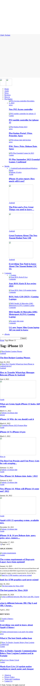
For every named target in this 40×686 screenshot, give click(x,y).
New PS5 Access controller (21, 109)
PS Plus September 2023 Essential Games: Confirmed (24, 160)
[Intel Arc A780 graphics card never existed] (16, 575)
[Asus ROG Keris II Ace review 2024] (18, 277)
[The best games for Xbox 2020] (12, 586)
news (11, 105)
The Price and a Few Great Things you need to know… (21, 208)
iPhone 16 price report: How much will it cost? (22, 180)
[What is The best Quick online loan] (16, 632)
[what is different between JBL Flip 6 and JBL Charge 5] (20, 599)
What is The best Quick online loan (16, 638)
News (6, 93)
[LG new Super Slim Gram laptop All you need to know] (16, 321)
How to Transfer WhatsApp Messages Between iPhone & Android (17, 373)
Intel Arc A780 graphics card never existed (19, 579)
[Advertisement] (20, 57)
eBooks (7, 334)
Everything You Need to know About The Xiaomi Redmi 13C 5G (23, 266)
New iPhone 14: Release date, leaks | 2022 (19, 476)
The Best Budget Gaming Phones (15, 357)
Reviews (7, 95)
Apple (6, 91)
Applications (21, 168)
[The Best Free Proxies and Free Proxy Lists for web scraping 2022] (18, 455)
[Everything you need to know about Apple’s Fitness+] (6, 619)
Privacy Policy (9, 677)
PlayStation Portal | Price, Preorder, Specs (20, 134)
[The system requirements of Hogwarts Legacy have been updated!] (8, 553)
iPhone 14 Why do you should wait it (17, 419)
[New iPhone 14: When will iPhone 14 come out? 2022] (8, 482)
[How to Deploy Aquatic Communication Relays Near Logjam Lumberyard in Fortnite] (20, 644)
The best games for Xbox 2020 (14, 590)
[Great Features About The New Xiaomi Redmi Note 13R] (21, 229)
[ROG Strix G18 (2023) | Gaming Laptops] (22, 290)
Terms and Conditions (12, 679)
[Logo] (3, 85)
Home (6, 89)
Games (11, 116)
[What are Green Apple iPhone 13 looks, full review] (18, 397)
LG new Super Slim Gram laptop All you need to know (24, 328)
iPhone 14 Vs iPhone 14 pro (12, 432)
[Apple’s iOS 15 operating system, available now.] (18, 514)
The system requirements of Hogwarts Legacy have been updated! (17, 560)
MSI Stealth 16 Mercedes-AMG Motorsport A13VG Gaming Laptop (23, 314)
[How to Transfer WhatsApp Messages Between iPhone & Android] (20, 366)
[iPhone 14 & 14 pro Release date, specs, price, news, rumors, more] (8, 529)
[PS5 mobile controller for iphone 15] (22, 114)
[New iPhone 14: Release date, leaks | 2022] (8, 470)
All (10, 168)
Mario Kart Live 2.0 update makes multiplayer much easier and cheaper (17, 667)
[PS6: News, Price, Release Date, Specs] (20, 140)
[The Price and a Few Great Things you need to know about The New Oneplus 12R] (21, 201)
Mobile (6, 166)
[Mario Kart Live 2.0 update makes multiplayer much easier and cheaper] (9, 660)
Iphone (28, 168)
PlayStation (8, 99)
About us (7, 675)
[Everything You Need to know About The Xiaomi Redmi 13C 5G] (21, 257)
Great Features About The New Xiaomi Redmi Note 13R (23, 236)
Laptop (13, 275)
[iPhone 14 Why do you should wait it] (9, 413)
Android (14, 168)
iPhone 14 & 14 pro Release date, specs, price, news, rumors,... (18, 536)
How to (7, 97)
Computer (7, 273)
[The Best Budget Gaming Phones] (11, 351)
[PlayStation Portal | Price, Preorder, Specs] (18, 127)
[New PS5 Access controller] (24, 103)
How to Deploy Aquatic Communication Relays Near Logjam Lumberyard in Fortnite (18, 653)
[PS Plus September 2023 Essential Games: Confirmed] (21, 153)
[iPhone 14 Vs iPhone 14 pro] (13, 425)
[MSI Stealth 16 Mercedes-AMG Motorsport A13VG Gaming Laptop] (24, 305)
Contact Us (8, 681)
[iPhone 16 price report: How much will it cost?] (15, 172)
